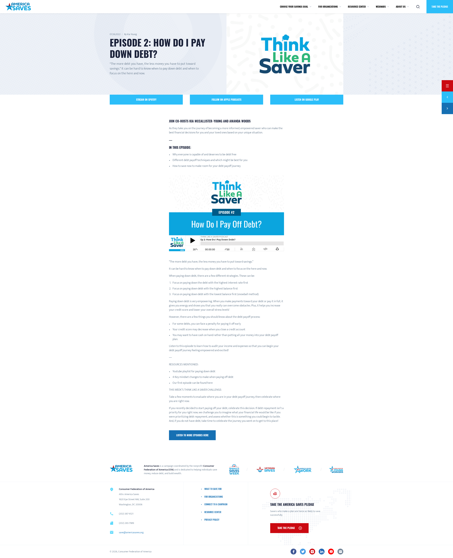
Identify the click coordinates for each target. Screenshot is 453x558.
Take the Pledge (440, 6)
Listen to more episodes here (192, 435)
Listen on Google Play (307, 99)
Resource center (357, 6)
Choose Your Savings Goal (294, 6)
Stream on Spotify (146, 99)
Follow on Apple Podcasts (226, 99)
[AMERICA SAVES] (18, 6)
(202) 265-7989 (126, 523)
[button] (310, 7)
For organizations (328, 6)
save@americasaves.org (131, 532)
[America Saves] (121, 468)
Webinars (381, 6)
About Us (401, 6)
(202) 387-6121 (126, 514)
